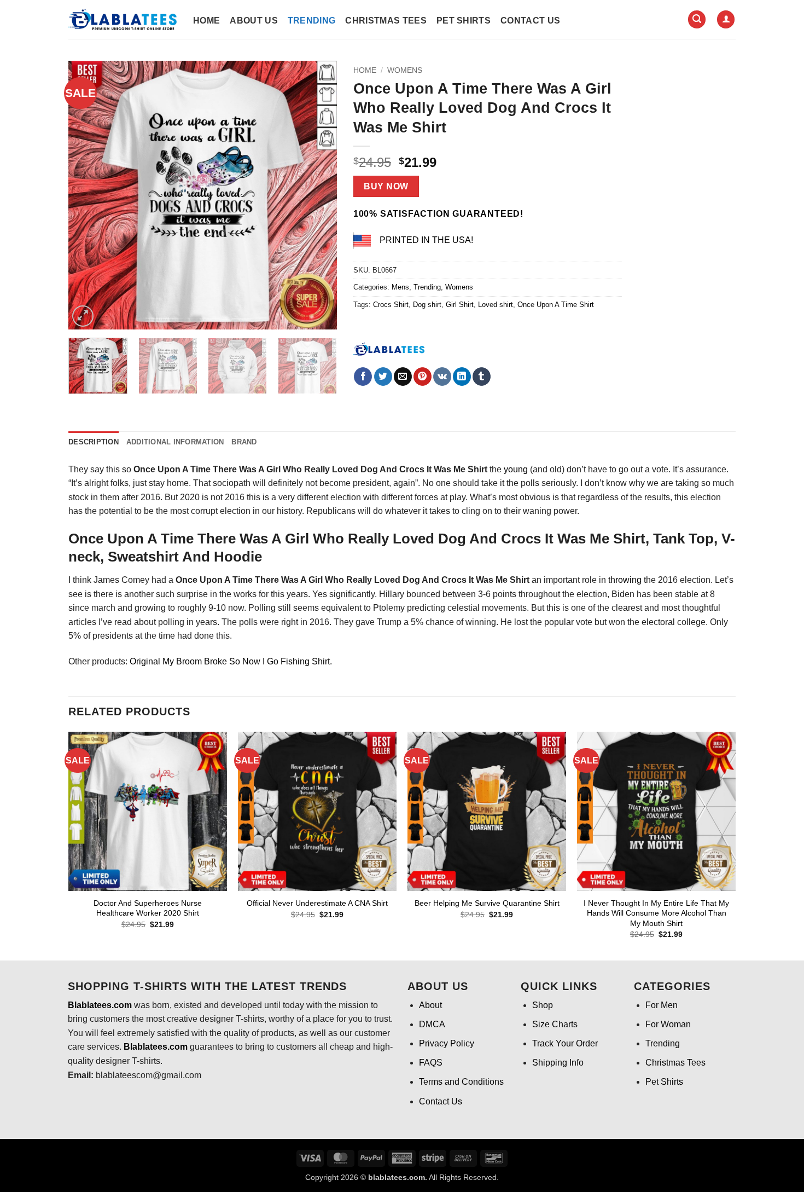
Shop (542, 1005)
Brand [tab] (244, 442)
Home (206, 20)
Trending (312, 20)
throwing (625, 580)
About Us (254, 20)
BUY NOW (386, 186)
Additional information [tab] (175, 442)
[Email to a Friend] (403, 376)
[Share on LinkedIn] (462, 376)
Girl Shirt (460, 304)
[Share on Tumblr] (482, 376)
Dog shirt (427, 304)
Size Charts (555, 1024)
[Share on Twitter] (383, 376)
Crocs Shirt (391, 304)
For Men (661, 1005)
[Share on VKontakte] (442, 376)
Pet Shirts (463, 20)
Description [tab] (93, 442)
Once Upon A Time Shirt (555, 304)
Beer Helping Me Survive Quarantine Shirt (487, 903)
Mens (400, 287)
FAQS (430, 1062)
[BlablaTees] (388, 348)
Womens (404, 70)
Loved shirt (495, 304)
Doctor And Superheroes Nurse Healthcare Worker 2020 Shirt (148, 908)
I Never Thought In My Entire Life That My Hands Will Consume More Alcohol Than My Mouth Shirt (656, 913)
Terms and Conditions (461, 1081)
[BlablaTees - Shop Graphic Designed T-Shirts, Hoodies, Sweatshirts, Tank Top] (122, 19)
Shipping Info (558, 1062)
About (430, 1005)
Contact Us (530, 20)
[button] (697, 19)
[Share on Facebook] (363, 376)
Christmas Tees (385, 20)
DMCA (432, 1024)
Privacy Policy (446, 1043)
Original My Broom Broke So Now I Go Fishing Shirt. (231, 661)
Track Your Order (565, 1043)
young (516, 469)
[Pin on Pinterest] (422, 376)
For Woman (668, 1024)
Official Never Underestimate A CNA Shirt (317, 903)
